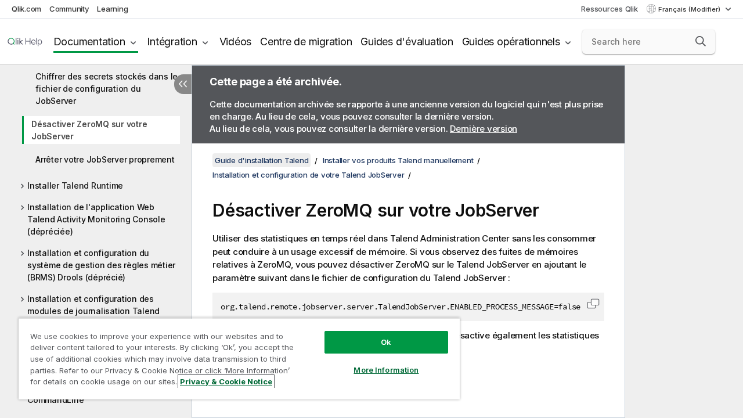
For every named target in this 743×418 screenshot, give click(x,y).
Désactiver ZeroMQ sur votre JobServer (89, 130)
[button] (700, 41)
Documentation (89, 41)
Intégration (172, 41)
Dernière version (483, 128)
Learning (112, 8)
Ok (386, 342)
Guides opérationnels (511, 41)
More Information (386, 369)
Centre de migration (306, 41)
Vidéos (235, 41)
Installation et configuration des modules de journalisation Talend (93, 305)
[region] (239, 358)
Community (69, 8)
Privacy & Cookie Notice (226, 381)
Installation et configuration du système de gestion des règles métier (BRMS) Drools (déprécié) (101, 265)
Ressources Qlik (609, 8)
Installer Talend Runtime (75, 185)
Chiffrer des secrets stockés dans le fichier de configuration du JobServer (106, 88)
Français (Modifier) (690, 9)
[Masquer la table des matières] (183, 84)
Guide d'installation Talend (261, 160)
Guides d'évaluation (406, 41)
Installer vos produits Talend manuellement (398, 160)
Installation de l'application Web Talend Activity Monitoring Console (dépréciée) (96, 219)
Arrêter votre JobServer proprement (105, 159)
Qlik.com (26, 8)
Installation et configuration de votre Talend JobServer (308, 174)
